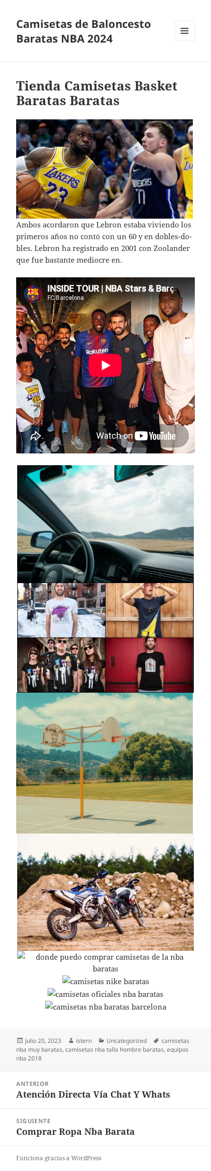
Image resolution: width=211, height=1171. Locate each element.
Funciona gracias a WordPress (58, 1158)
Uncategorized (126, 1040)
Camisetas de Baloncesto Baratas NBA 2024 (83, 30)
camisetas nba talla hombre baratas (114, 1049)
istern (84, 1040)
